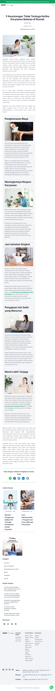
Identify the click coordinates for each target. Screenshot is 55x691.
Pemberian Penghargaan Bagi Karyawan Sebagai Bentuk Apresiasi (12, 602)
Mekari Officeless (28, 653)
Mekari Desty (28, 660)
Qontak (6, 578)
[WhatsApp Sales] (51, 687)
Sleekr (15, 461)
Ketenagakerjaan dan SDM (27, 29)
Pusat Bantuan (39, 641)
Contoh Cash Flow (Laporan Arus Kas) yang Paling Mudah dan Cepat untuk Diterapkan (12, 595)
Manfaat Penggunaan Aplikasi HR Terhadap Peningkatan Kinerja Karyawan (9, 522)
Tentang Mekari (37, 636)
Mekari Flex (28, 645)
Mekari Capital (29, 658)
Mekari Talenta (29, 637)
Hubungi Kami (38, 639)
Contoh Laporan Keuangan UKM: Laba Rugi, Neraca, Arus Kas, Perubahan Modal (12, 589)
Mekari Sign (28, 647)
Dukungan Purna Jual (18, 638)
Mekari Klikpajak (27, 640)
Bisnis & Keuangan (9, 566)
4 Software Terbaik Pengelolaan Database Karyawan (10, 608)
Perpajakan (7, 575)
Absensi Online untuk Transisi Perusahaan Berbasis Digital (12, 614)
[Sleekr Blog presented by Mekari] (7, 5)
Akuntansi (6, 563)
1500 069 (35, 672)
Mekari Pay (28, 656)
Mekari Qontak (29, 643)
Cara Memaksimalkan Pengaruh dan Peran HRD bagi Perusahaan (27, 519)
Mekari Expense (27, 650)
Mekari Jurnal (28, 635)
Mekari (6, 572)
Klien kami (18, 641)
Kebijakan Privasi (37, 644)
